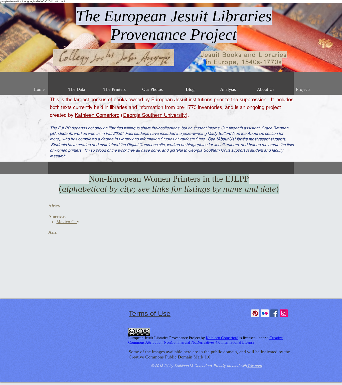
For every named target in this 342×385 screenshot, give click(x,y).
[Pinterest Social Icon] (255, 313)
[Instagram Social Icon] (284, 313)
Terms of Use (149, 313)
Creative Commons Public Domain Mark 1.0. (170, 356)
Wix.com (254, 365)
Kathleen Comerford (97, 115)
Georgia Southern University (154, 115)
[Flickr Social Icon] (265, 313)
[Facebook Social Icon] (274, 313)
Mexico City (67, 221)
